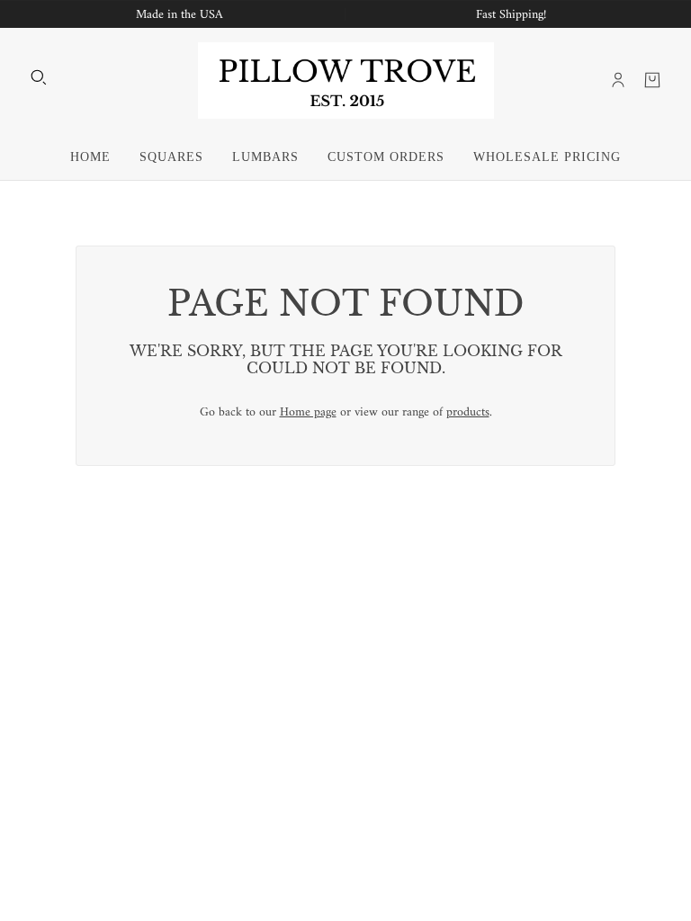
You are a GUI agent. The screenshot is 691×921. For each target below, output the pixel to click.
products (467, 412)
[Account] (618, 80)
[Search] (39, 77)
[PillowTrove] (346, 80)
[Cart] (652, 80)
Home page (308, 412)
